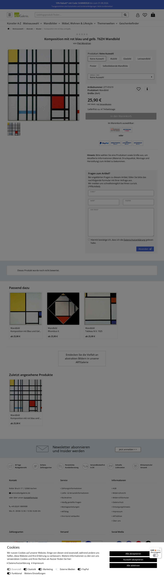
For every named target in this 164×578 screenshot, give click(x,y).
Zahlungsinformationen (71, 488)
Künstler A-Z (14, 23)
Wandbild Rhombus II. (53, 330)
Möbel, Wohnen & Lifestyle (77, 23)
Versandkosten (105, 104)
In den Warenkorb (121, 116)
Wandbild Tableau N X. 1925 (93, 330)
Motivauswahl (31, 23)
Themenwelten (106, 23)
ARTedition (117, 516)
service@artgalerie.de (20, 493)
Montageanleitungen (70, 507)
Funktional (17, 573)
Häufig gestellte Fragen (71, 502)
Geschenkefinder (129, 23)
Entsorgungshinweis (121, 507)
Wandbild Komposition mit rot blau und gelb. (26, 417)
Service (63, 480)
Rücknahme (66, 497)
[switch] (155, 555)
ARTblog (65, 511)
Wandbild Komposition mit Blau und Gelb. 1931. (26, 330)
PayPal (85, 569)
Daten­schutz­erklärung (19, 563)
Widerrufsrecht (119, 493)
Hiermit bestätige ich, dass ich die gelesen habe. (122, 241)
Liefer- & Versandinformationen (75, 493)
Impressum (117, 511)
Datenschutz (118, 502)
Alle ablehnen (133, 565)
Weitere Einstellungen (34, 573)
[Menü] (159, 548)
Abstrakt (29, 29)
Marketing (48, 569)
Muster (39, 29)
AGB (114, 488)
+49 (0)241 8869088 (19, 506)
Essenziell (16, 569)
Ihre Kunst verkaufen (70, 516)
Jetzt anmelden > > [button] (128, 449)
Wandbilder (50, 23)
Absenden (143, 249)
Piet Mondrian (84, 43)
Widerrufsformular (120, 497)
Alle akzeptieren (133, 553)
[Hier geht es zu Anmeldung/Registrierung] (138, 15)
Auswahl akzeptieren (133, 559)
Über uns (116, 521)
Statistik (32, 569)
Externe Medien (67, 569)
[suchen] (125, 14)
